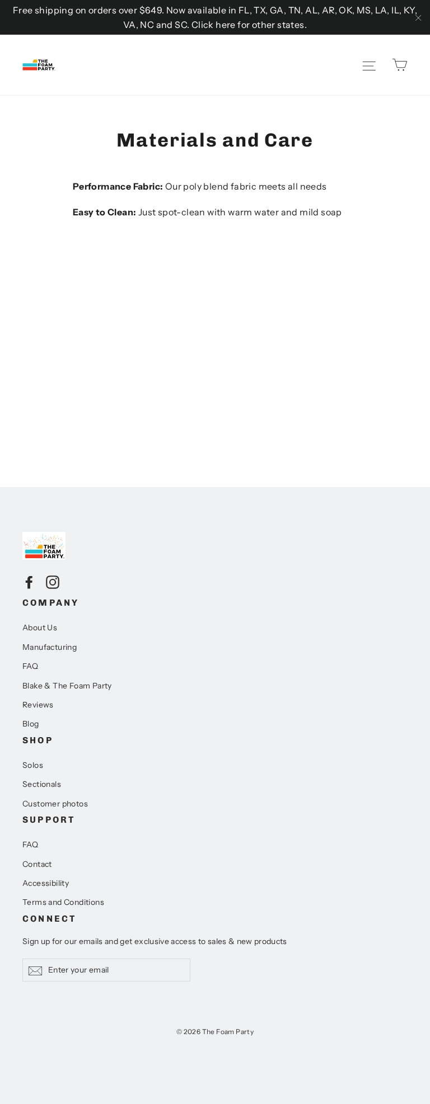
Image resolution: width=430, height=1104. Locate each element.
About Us (39, 627)
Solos (32, 765)
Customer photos (55, 804)
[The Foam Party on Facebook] (29, 581)
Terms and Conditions (63, 902)
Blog (30, 724)
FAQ (30, 666)
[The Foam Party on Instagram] (52, 581)
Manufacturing (49, 647)
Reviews (38, 705)
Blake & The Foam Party (67, 686)
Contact (37, 864)
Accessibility (45, 883)
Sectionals (41, 784)
